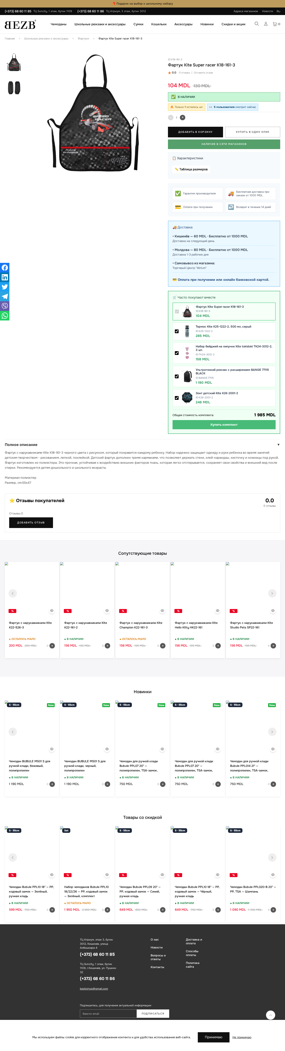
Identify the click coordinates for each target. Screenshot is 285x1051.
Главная (10, 38)
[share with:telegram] (4, 296)
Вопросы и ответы (158, 957)
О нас (155, 939)
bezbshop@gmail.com (94, 988)
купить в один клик (253, 132)
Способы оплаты (192, 953)
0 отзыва (184, 72)
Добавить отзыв (31, 522)
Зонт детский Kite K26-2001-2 (217, 393)
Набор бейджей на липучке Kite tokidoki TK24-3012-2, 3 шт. (234, 348)
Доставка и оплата (194, 941)
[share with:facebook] (4, 267)
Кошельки (158, 24)
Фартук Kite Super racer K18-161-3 (120, 38)
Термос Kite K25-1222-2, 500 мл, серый (223, 326)
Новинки (207, 24)
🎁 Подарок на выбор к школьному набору (142, 3)
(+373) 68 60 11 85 (18, 11)
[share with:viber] (4, 306)
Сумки (138, 24)
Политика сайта (192, 965)
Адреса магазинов (246, 11)
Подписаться (153, 1013)
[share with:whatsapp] (4, 315)
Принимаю (213, 1037)
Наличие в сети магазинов (224, 144)
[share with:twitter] (4, 287)
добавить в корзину (195, 132)
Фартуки (83, 38)
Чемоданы (59, 24)
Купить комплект (224, 425)
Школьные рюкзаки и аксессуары (100, 24)
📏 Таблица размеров (191, 169)
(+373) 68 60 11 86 (90, 11)
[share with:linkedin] (4, 277)
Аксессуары (183, 24)
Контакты (157, 967)
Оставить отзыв (203, 72)
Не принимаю (241, 1037)
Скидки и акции (233, 24)
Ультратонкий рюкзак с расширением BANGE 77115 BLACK (232, 371)
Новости (267, 11)
